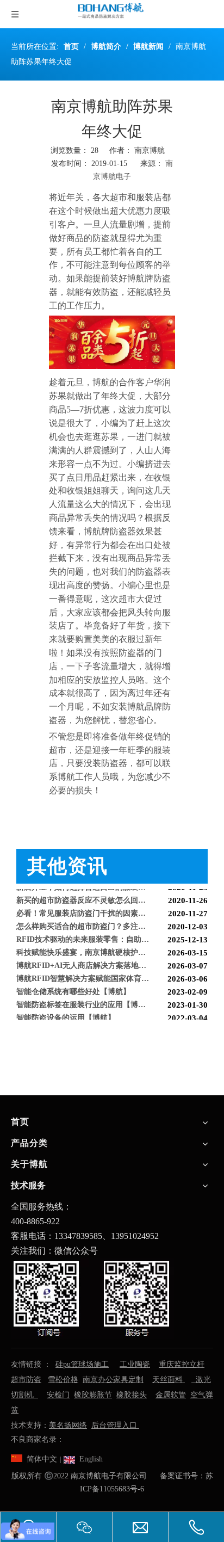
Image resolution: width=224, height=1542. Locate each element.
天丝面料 (168, 1380)
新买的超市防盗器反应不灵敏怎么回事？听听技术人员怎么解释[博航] (112, 896)
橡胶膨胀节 (93, 1395)
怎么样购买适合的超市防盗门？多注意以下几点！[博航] (110, 922)
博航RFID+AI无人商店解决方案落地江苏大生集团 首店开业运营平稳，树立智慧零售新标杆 (112, 962)
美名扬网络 (68, 1425)
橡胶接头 (131, 1395)
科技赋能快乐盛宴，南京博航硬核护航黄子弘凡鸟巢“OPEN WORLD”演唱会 (112, 949)
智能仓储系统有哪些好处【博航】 (73, 988)
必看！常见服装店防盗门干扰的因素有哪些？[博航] (102, 909)
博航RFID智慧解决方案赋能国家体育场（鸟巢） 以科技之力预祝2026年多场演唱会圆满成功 (112, 975)
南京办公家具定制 (113, 1380)
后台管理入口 (115, 1425)
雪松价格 (63, 1380)
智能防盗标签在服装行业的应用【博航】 (84, 1001)
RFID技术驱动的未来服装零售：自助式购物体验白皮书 (109, 936)
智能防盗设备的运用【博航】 (65, 1014)
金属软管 (170, 1395)
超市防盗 (26, 1380)
